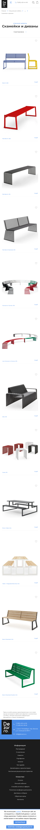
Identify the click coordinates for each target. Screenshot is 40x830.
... (25, 11)
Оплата (20, 780)
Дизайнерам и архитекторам (20, 768)
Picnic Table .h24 (6, 528)
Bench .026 (5, 83)
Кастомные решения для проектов (20, 771)
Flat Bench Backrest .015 (8, 250)
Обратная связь (20, 796)
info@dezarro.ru (21, 734)
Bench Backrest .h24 (7, 639)
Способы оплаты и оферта (20, 786)
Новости (20, 755)
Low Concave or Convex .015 (9, 361)
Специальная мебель (15, 11)
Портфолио (20, 758)
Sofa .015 (4, 416)
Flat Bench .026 (6, 138)
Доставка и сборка (20, 793)
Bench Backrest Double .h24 (9, 695)
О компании (20, 752)
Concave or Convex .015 (8, 305)
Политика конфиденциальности (20, 790)
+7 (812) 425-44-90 (22, 2)
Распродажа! (20, 749)
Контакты (20, 799)
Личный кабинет (20, 783)
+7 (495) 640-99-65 (21, 725)
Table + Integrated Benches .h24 (10, 583)
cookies (18, 811)
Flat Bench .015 (6, 194)
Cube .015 (4, 472)
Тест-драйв (20, 765)
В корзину (20, 89)
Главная (4, 11)
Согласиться (20, 822)
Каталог (20, 761)
